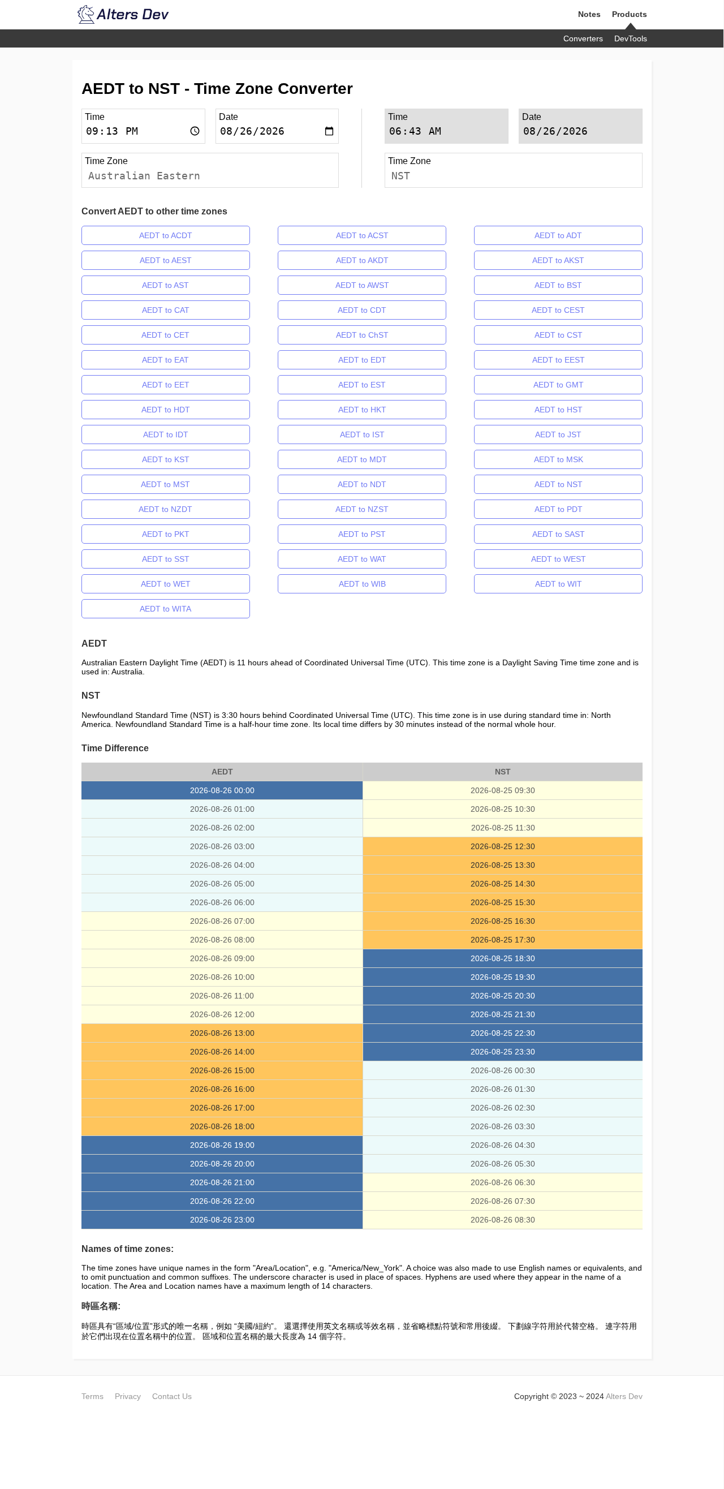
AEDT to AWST (362, 285)
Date (228, 117)
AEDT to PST (362, 534)
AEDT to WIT (558, 583)
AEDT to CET (165, 334)
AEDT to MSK (558, 459)
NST (400, 176)
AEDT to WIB (362, 583)
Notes (589, 14)
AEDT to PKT (165, 534)
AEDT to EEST (558, 359)
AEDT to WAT (362, 558)
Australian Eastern (144, 176)
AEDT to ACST (362, 235)
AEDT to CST (559, 334)
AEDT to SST (165, 558)
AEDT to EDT (362, 359)
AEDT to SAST (558, 534)
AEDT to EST (362, 384)
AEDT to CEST (558, 310)
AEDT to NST (559, 484)
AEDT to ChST (362, 334)
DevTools (630, 38)
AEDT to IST (362, 434)
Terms (92, 1396)
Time (95, 117)
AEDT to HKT (362, 409)
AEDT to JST (558, 434)
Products (629, 14)
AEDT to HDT (165, 409)
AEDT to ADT (558, 235)
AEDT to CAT (165, 310)
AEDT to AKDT (362, 260)
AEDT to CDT (362, 310)
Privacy (128, 1396)
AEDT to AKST (558, 260)
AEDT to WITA (165, 608)
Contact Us (172, 1396)
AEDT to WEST (558, 558)
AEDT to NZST (362, 509)
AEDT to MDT (362, 459)
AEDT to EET (165, 384)
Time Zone (106, 161)
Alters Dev (624, 1396)
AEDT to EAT (165, 359)
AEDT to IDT (165, 434)
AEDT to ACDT (165, 235)
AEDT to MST (165, 484)
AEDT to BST (558, 285)
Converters (583, 38)
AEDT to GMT (558, 384)
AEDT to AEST (166, 260)
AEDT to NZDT (165, 509)
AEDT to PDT (559, 509)
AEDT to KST (165, 459)
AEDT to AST (165, 285)
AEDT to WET (166, 583)
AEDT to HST (559, 409)
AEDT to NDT (362, 484)
